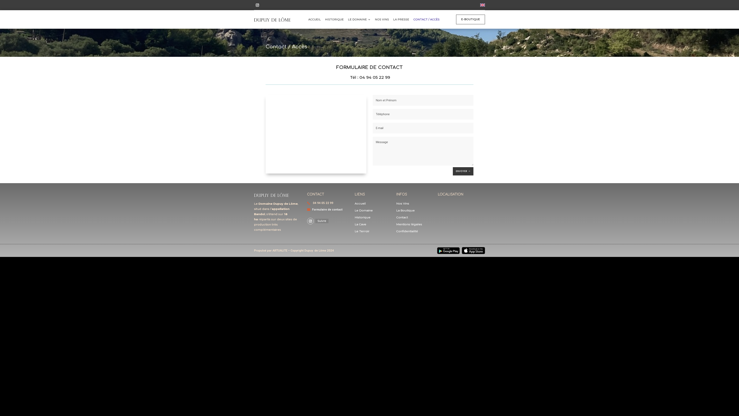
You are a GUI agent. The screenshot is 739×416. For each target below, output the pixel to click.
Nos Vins (382, 19)
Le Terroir (362, 231)
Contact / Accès (426, 19)
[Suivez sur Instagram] (257, 5)
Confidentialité (407, 231)
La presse (401, 19)
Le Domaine (364, 210)
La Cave (360, 224)
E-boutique (470, 19)
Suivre (322, 221)
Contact (402, 217)
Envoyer (461, 171)
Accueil (314, 19)
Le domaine (357, 19)
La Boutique (405, 210)
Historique (334, 19)
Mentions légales (409, 224)
